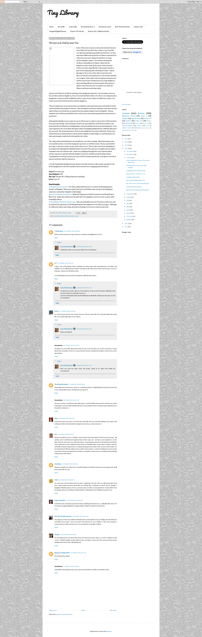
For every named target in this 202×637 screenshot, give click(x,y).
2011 (126, 223)
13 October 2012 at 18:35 (72, 231)
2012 (126, 148)
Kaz (55, 434)
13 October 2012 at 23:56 (67, 311)
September (130, 194)
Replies (59, 242)
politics (139, 125)
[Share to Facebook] (83, 213)
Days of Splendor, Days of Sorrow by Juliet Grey (138, 161)
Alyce (56, 418)
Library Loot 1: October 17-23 (135, 174)
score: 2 (145, 123)
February (130, 216)
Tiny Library (63, 12)
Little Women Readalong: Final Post (137, 190)
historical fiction (128, 116)
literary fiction (65, 216)
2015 (126, 139)
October (129, 157)
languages (124, 130)
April (128, 210)
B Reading (57, 464)
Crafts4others (58, 231)
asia (55, 216)
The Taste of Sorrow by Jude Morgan (137, 183)
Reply (56, 238)
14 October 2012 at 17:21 (84, 288)
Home (51, 26)
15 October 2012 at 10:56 (70, 464)
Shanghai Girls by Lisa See (58, 186)
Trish (56, 480)
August (129, 197)
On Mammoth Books (133, 177)
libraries (142, 128)
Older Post (113, 610)
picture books (131, 130)
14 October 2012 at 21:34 (67, 418)
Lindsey (57, 534)
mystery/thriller (127, 125)
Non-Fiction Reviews (122, 26)
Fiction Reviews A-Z (88, 26)
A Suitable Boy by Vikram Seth (135, 171)
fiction (59, 216)
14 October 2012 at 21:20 (71, 400)
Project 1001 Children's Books (98, 31)
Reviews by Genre (105, 26)
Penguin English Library (57, 31)
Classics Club (138, 26)
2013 (126, 145)
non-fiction (136, 118)
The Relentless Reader (61, 384)
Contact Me (73, 26)
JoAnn (56, 311)
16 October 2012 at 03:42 (75, 500)
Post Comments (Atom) (64, 614)
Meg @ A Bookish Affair (62, 553)
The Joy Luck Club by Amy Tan (135, 180)
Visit (126, 104)
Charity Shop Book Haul (133, 187)
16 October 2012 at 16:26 (68, 534)
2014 (126, 142)
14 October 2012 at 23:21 (66, 434)
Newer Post (53, 610)
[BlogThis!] (79, 213)
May (128, 206)
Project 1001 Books (77, 31)
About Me (61, 26)
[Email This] (77, 213)
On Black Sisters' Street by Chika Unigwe (136, 166)
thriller (136, 128)
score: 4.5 (138, 120)
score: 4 (77, 216)
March (129, 213)
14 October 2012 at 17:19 (84, 246)
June (128, 203)
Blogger (109, 631)
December (130, 151)
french (148, 128)
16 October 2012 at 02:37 (67, 480)
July (128, 200)
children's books (126, 128)
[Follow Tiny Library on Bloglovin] (132, 53)
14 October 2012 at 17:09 (71, 345)
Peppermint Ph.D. (60, 500)
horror (137, 123)
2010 (126, 227)
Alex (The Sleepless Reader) (63, 516)
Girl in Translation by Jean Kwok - (61, 194)
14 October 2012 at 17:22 (84, 365)
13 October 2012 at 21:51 (66, 263)
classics (125, 118)
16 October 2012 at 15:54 (80, 516)
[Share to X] (81, 213)
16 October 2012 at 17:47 (78, 553)
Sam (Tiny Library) (66, 246)
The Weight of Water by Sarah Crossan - (63, 202)
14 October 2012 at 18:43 (77, 384)
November (130, 154)
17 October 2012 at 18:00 (71, 566)
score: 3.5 (147, 118)
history (149, 121)
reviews (72, 216)
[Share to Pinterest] (85, 213)
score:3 (128, 120)
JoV (55, 263)
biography (128, 123)
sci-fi (147, 125)
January (129, 219)
